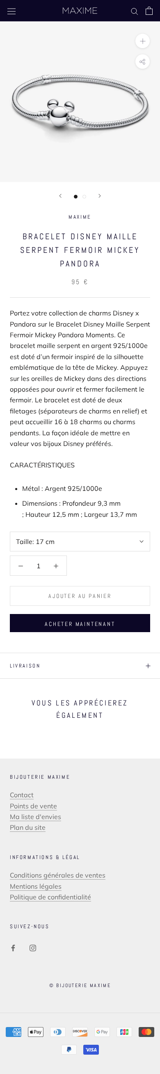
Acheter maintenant (80, 624)
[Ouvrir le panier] (149, 11)
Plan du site (28, 827)
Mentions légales (36, 886)
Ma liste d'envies (35, 817)
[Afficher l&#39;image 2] (84, 196)
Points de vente (33, 806)
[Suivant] (99, 196)
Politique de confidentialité (50, 897)
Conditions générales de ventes (57, 875)
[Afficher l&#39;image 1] (76, 196)
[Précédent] (60, 196)
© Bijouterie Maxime (80, 985)
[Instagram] (33, 947)
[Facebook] (13, 947)
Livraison (25, 665)
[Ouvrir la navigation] (11, 10)
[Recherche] (134, 11)
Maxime (80, 216)
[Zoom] (142, 41)
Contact (22, 795)
